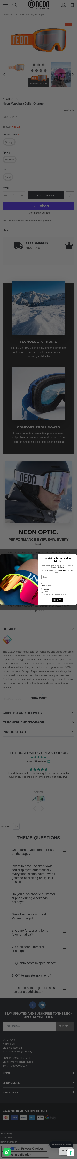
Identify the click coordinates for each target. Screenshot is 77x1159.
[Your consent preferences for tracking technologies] (70, 1152)
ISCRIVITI (57, 600)
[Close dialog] (75, 556)
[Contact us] (7, 1152)
